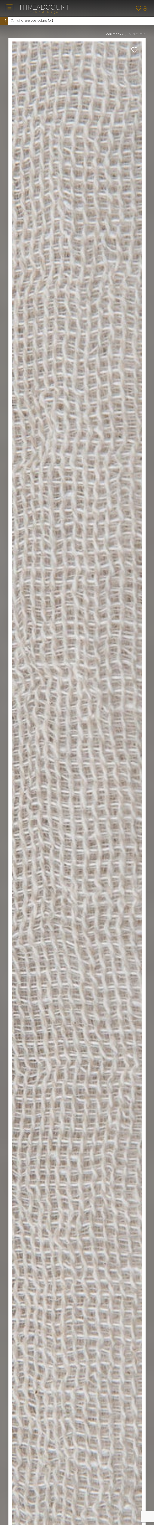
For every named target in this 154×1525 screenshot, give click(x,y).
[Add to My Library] (134, 50)
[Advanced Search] (4, 21)
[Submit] (12, 21)
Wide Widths (137, 34)
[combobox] (85, 21)
